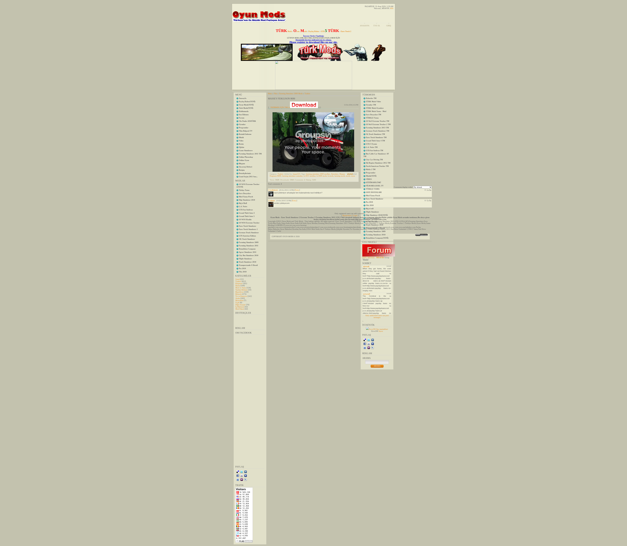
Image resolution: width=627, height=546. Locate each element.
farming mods (339, 176)
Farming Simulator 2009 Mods (291, 93)
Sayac (381, 331)
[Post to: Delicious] (238, 472)
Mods (284, 31)
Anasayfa (364, 26)
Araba (237, 298)
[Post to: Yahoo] (242, 479)
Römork (238, 294)
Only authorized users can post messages (377, 316)
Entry (297, 190)
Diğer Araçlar (240, 305)
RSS (391, 8)
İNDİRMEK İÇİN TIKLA (280, 107)
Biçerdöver (239, 292)
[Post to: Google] (242, 475)
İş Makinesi (239, 307)
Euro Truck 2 (346, 31)
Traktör (238, 281)
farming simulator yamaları (292, 176)
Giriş (388, 26)
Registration (347, 215)
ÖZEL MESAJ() (368, 257)
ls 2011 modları (310, 176)
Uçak (237, 303)
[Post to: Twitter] (242, 472)
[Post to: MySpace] (246, 475)
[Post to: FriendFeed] (238, 479)
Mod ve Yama (240, 288)
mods (348, 176)
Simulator (334, 174)
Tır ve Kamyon (241, 296)
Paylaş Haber (313, 31)
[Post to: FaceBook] (238, 475)
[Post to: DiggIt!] (246, 472)
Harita (237, 286)
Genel (237, 279)
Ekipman (238, 283)
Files (275, 93)
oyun (353, 176)
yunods (300, 31)
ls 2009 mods (322, 176)
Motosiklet (239, 300)
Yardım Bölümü (241, 290)
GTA (330, 31)
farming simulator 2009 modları (318, 174)
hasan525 (296, 174)
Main (270, 93)
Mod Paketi (239, 309)
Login (355, 215)
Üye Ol (376, 26)
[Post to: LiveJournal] (246, 479)
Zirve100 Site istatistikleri (378, 329)
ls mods (330, 176)
